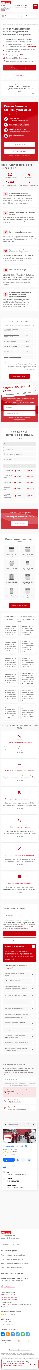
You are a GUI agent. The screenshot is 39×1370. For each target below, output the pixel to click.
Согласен (33, 1364)
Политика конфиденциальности (19, 1350)
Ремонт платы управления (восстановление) (11, 330)
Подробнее (19, 752)
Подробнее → (30, 471)
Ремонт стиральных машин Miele (12, 1259)
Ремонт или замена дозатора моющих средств (11, 335)
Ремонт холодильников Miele (11, 1267)
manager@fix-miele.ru (9, 1299)
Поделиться (3, 1334)
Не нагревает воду (8, 476)
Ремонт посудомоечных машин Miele (14, 1263)
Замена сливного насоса (10, 341)
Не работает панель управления (7, 495)
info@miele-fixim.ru (8, 1294)
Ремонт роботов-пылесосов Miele (13, 1255)
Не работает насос (7, 488)
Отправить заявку (19, 151)
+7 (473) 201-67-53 (23, 5)
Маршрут (10, 1159)
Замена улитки (8, 351)
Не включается (8, 482)
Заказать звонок (19, 524)
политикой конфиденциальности (22, 418)
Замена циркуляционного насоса (12, 357)
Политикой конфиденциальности (20, 1085)
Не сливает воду (8, 471)
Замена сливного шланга (10, 346)
